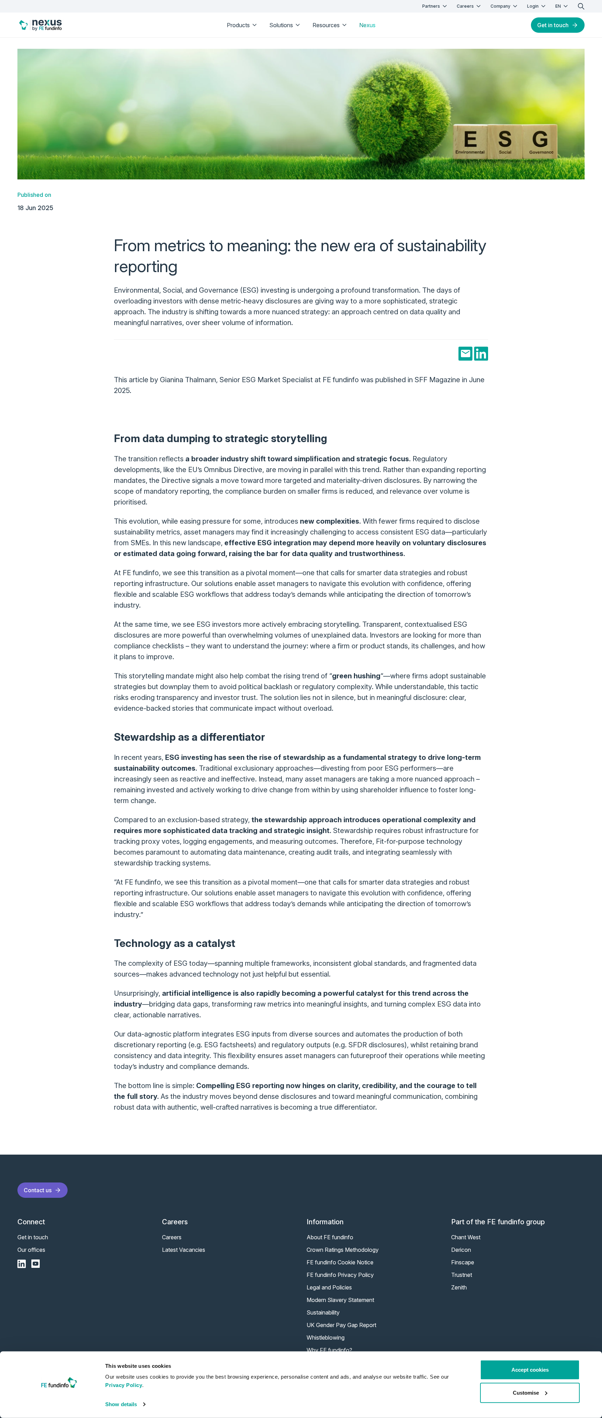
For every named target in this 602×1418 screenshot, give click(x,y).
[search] (581, 6)
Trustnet (461, 1274)
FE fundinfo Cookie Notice (340, 1262)
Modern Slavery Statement (340, 1299)
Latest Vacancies (183, 1249)
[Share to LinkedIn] (481, 354)
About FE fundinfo (330, 1237)
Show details (121, 1404)
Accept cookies (530, 1370)
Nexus (367, 25)
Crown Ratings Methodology (343, 1249)
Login (533, 6)
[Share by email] (465, 354)
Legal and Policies (329, 1287)
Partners (431, 6)
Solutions (281, 25)
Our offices (31, 1249)
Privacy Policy (123, 1385)
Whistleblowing (326, 1337)
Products (238, 25)
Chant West (465, 1237)
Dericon (461, 1249)
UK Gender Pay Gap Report (341, 1324)
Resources (326, 25)
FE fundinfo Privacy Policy (340, 1274)
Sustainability (323, 1312)
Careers (465, 6)
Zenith (459, 1287)
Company (500, 6)
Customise (526, 1392)
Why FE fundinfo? (329, 1350)
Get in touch (553, 25)
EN (558, 6)
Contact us (38, 1190)
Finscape (462, 1262)
